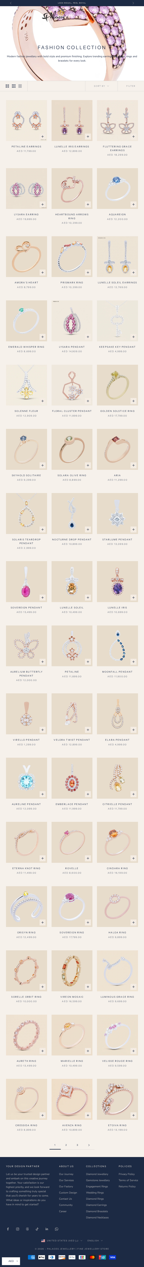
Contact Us (65, 1199)
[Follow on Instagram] (18, 1229)
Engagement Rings (97, 1186)
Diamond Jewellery (97, 1174)
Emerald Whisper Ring (26, 346)
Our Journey (66, 1174)
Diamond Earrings (96, 1205)
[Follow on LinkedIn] (47, 1229)
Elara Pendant (117, 739)
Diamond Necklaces (97, 1217)
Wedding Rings (95, 1192)
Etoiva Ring (117, 1125)
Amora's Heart (26, 282)
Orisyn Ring (26, 932)
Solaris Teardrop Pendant (26, 541)
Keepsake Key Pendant (117, 346)
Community (66, 1205)
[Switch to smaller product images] (13, 86)
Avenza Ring (72, 1125)
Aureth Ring (26, 1061)
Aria (117, 475)
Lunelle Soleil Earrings (117, 282)
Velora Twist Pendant (72, 739)
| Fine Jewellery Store (92, 1249)
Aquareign (117, 214)
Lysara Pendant (72, 346)
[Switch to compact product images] (20, 86)
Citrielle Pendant (118, 804)
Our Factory (66, 1186)
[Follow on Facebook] (8, 1229)
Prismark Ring (72, 282)
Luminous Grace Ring (117, 996)
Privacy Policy (127, 1174)
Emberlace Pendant (72, 804)
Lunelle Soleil (72, 607)
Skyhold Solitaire (26, 475)
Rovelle (72, 868)
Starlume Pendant (117, 539)
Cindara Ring (117, 868)
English (93, 1240)
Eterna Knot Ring (26, 868)
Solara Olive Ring (72, 475)
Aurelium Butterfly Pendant (26, 673)
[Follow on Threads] (27, 1229)
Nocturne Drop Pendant (72, 539)
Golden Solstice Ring (117, 411)
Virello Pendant (26, 739)
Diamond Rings (95, 1199)
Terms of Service (128, 1180)
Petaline (72, 671)
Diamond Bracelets (97, 1211)
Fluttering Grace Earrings (117, 148)
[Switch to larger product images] (7, 86)
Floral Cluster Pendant (72, 411)
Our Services (66, 1180)
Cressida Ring (26, 1125)
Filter (130, 86)
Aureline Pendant (26, 804)
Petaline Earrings (26, 146)
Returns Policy (127, 1186)
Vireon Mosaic (72, 996)
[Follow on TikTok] (37, 1229)
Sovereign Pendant (26, 607)
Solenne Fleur (26, 411)
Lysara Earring (26, 214)
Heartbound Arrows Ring (72, 216)
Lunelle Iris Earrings (72, 146)
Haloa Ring (117, 932)
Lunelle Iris (117, 607)
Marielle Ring (72, 1061)
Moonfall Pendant (117, 671)
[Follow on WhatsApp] (56, 1229)
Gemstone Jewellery (98, 1180)
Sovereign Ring (72, 932)
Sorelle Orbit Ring (26, 996)
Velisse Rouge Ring (117, 1061)
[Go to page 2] (88, 1145)
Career (63, 1211)
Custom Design (68, 1192)
